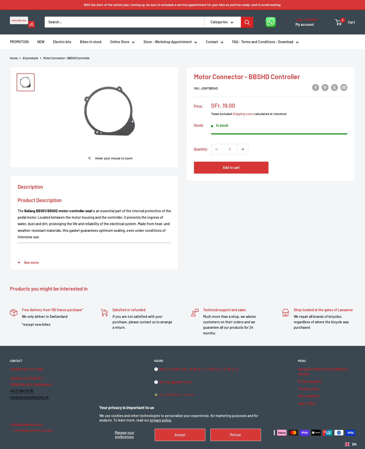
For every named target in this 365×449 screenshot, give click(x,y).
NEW (40, 42)
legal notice (307, 403)
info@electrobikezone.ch (29, 397)
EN (354, 444)
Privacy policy (308, 389)
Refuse (235, 435)
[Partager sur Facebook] (315, 87)
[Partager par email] (343, 87)
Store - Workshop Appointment (168, 42)
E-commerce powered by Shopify (31, 430)
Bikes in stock (91, 42)
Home (14, 58)
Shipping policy (310, 381)
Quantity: (201, 149)
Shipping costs (243, 114)
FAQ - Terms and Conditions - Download (262, 42)
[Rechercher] (247, 22)
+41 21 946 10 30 (21, 391)
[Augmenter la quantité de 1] (243, 149)
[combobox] (350, 444)
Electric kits (62, 42)
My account (304, 24)
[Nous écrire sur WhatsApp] (270, 22)
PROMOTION (19, 42)
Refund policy (308, 396)
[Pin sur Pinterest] (325, 87)
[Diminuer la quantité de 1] (216, 149)
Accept (180, 435)
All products (30, 58)
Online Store (119, 42)
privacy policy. (161, 420)
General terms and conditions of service (323, 371)
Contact (212, 42)
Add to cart (231, 167)
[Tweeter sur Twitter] (334, 87)
